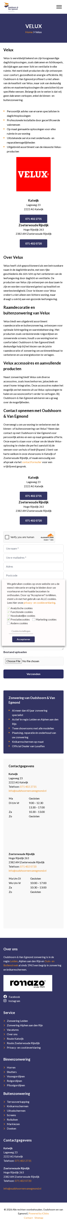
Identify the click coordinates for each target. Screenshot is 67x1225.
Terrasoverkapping (18, 1101)
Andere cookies (19, 623)
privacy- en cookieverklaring (39, 602)
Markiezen (13, 1124)
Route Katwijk (15, 1038)
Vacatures (13, 1029)
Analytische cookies (21, 608)
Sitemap (39, 1217)
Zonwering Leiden (17, 1020)
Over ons (12, 1034)
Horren (11, 1067)
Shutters (12, 1071)
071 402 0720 (33, 243)
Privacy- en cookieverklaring (24, 1047)
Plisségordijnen (16, 1085)
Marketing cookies (46, 619)
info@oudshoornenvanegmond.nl (27, 790)
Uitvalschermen (16, 1110)
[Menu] (59, 6)
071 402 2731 (33, 218)
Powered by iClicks (39, 1213)
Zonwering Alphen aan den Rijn (25, 1025)
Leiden (14, 961)
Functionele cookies (21, 612)
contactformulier (32, 462)
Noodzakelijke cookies (22, 615)
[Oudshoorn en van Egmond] (11, 7)
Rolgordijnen (14, 1080)
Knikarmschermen (17, 1106)
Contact (28, 1217)
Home (29, 32)
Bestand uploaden (15, 652)
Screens (11, 1115)
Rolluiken (12, 1119)
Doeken (11, 1128)
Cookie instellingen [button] (21, 631)
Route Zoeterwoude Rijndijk (23, 1043)
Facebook (14, 996)
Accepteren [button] (23, 639)
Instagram (14, 1000)
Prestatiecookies (20, 619)
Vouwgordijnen (16, 1076)
